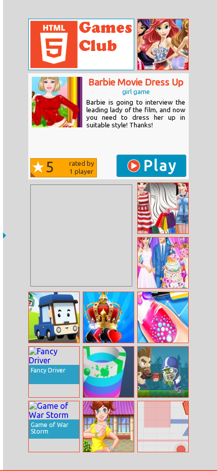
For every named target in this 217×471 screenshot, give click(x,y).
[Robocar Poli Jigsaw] (54, 317)
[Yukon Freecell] (108, 317)
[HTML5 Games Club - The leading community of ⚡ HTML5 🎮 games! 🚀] (81, 44)
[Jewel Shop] (108, 426)
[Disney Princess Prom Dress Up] (163, 44)
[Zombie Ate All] (163, 372)
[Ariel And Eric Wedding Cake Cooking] (163, 263)
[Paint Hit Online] (108, 372)
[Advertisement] (81, 235)
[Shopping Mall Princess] (163, 208)
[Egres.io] (163, 426)
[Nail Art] (163, 317)
